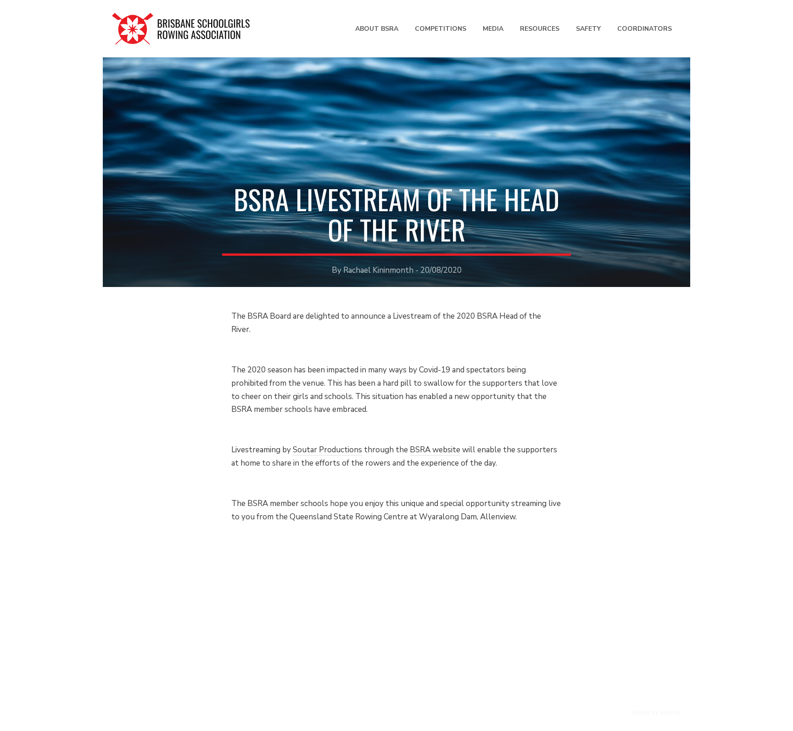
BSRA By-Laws (282, 651)
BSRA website (435, 449)
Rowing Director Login (633, 597)
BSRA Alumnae (283, 665)
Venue (123, 609)
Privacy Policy (292, 713)
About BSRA (376, 28)
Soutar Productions (327, 449)
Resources (539, 28)
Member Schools (286, 623)
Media (493, 28)
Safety (588, 28)
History (270, 609)
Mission (269, 637)
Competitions (440, 28)
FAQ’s (122, 623)
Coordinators (644, 28)
